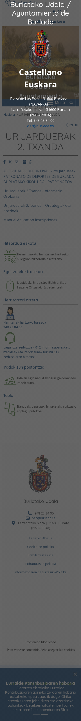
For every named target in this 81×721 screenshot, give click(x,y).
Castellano (40, 72)
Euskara (40, 84)
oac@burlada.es (40, 125)
